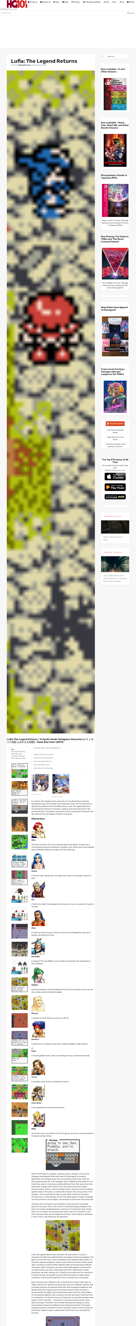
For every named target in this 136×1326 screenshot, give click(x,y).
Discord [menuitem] (106, 2)
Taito (24, 758)
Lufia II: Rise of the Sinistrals (43, 758)
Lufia (59, 748)
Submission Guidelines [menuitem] (93, 2)
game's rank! (120, 470)
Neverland (14, 752)
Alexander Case (24, 65)
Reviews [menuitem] (32, 2)
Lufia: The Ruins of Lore (42, 765)
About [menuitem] (122, 2)
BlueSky (5, 9)
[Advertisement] (68, 32)
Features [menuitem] (45, 2)
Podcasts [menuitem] (76, 2)
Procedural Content (18, 756)
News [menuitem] (57, 2)
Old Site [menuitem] (131, 2)
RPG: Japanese (16, 758)
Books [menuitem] (66, 2)
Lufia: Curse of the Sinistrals (43, 768)
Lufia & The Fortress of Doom (44, 754)
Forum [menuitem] (114, 2)
